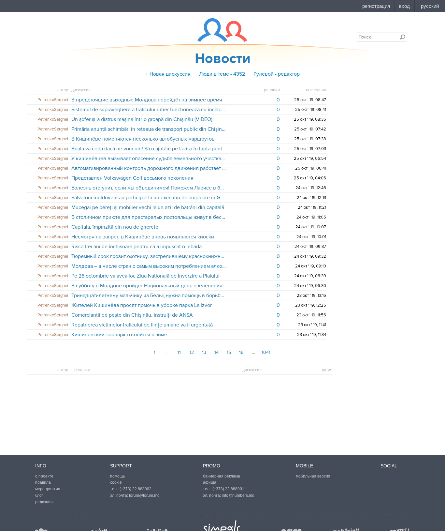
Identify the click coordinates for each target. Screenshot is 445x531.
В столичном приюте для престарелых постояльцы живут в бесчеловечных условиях (148, 217)
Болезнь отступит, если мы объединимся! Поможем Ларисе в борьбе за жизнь (148, 188)
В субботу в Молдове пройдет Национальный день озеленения (147, 285)
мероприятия (47, 489)
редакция (44, 502)
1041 (266, 352)
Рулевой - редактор (276, 74)
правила (43, 482)
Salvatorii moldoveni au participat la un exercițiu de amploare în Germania (148, 197)
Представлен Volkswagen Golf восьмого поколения (132, 178)
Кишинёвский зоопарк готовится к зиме (119, 334)
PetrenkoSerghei (52, 99)
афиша (209, 482)
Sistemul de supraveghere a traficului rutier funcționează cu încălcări (148, 109)
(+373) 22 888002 (135, 489)
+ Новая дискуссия (168, 74)
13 (204, 352)
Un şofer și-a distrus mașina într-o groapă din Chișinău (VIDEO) (141, 119)
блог (39, 495)
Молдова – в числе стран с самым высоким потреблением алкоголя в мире (148, 266)
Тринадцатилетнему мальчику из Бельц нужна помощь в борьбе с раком (148, 295)
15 (229, 352)
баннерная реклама (221, 476)
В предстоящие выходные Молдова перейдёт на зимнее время (146, 100)
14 (216, 352)
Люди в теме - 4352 (222, 74)
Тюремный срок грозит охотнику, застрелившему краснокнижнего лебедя (148, 256)
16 (241, 352)
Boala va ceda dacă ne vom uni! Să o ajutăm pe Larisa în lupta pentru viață (148, 148)
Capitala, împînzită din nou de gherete (114, 227)
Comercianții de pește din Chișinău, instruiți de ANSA (132, 315)
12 (192, 352)
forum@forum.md (144, 495)
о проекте (44, 476)
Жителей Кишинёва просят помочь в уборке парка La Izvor (141, 305)
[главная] (218, 30)
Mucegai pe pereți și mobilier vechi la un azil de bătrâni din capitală (147, 207)
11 (179, 352)
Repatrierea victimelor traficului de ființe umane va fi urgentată (142, 325)
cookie (116, 482)
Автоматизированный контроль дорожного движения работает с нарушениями (148, 168)
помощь (117, 476)
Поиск (402, 36)
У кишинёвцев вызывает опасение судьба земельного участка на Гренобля (148, 158)
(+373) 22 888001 (228, 489)
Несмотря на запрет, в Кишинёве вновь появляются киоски (142, 237)
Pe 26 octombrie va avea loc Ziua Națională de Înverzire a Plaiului (145, 276)
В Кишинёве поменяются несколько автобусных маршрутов (143, 139)
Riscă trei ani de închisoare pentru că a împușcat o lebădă (136, 246)
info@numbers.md (238, 495)
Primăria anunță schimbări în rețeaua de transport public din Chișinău (148, 129)
